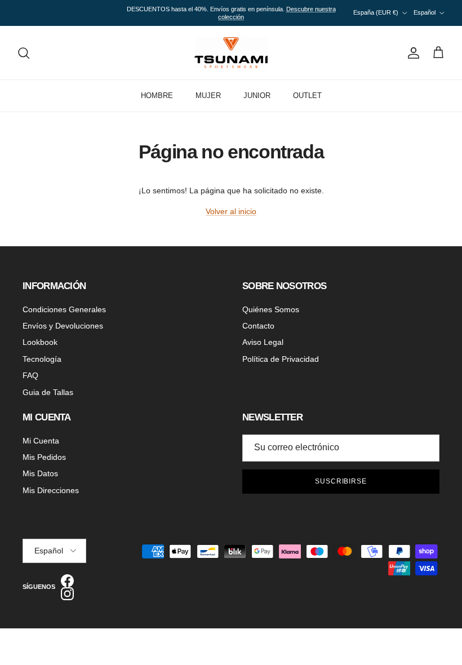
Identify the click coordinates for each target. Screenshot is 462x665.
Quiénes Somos (270, 309)
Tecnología (42, 358)
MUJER (208, 95)
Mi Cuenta (41, 440)
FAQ (30, 375)
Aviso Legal (262, 342)
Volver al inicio (231, 211)
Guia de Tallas (48, 392)
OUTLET (307, 95)
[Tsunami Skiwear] (231, 52)
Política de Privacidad (280, 358)
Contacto (258, 325)
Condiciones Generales (64, 309)
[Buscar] (23, 53)
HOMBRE (157, 95)
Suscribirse (341, 481)
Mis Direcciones (51, 490)
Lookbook (40, 342)
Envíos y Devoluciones (63, 325)
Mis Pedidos (44, 457)
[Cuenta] (411, 53)
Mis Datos (40, 473)
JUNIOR (256, 95)
